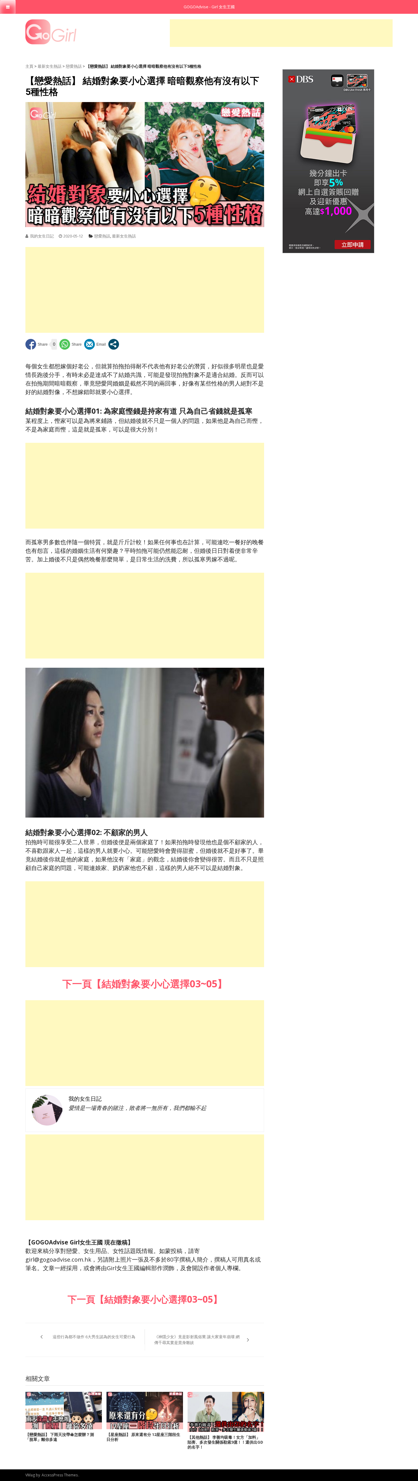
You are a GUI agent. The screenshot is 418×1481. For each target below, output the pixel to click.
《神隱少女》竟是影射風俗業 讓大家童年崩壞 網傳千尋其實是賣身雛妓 (197, 1340)
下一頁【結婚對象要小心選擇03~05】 (145, 1299)
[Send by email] (95, 344)
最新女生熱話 (50, 66)
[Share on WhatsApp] (70, 344)
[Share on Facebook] (36, 344)
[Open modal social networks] (113, 344)
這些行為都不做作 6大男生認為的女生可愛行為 (94, 1336)
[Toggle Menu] (8, 7)
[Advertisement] (281, 33)
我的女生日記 (42, 236)
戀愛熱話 (74, 66)
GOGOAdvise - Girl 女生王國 (209, 6)
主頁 (29, 66)
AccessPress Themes (60, 1475)
